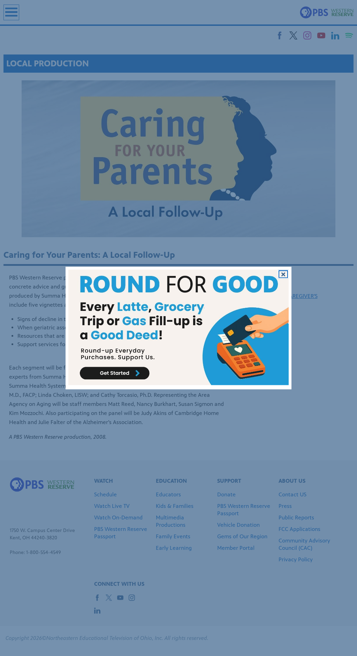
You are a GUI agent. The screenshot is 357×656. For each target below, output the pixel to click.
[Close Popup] (283, 274)
